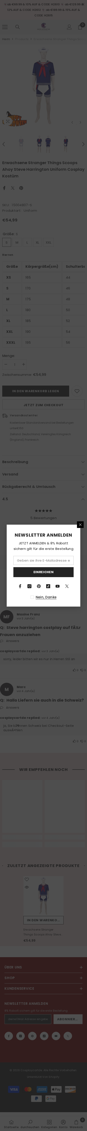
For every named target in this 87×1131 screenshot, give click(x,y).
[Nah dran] (80, 524)
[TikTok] (48, 586)
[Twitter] (67, 586)
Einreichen (43, 572)
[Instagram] (29, 586)
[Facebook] (20, 586)
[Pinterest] (39, 586)
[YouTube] (57, 586)
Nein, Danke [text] (46, 597)
